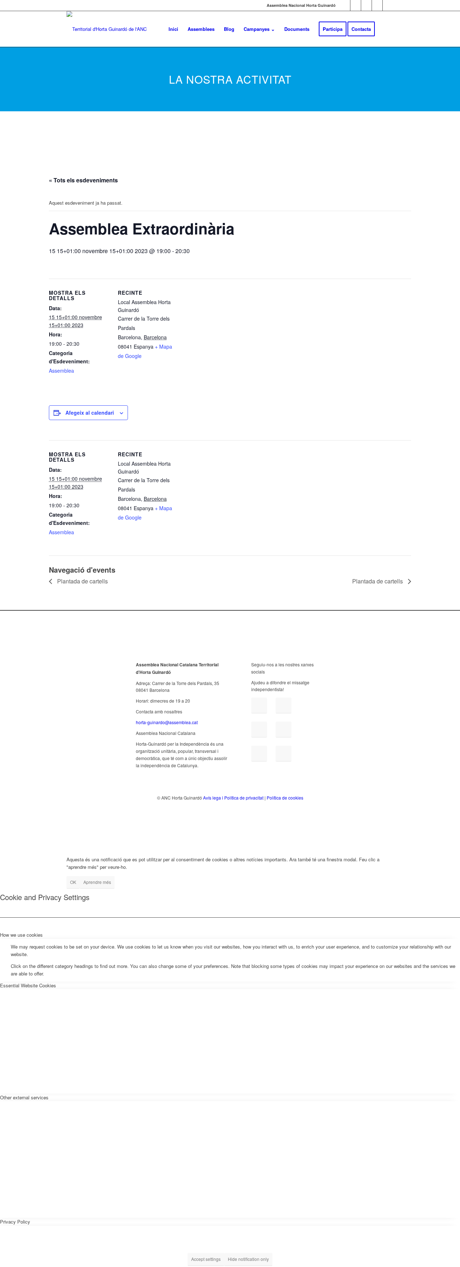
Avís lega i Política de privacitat (233, 798)
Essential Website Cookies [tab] (28, 985)
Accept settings (206, 1259)
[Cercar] (387, 29)
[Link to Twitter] (355, 5)
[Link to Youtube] (388, 5)
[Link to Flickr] (366, 5)
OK (73, 882)
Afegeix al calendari (89, 412)
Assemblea (61, 370)
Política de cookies (285, 798)
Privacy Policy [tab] (15, 1221)
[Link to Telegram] (377, 5)
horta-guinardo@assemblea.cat (167, 722)
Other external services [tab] (24, 1097)
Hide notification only (248, 1259)
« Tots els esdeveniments (83, 180)
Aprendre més (97, 882)
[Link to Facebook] (345, 5)
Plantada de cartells (82, 581)
